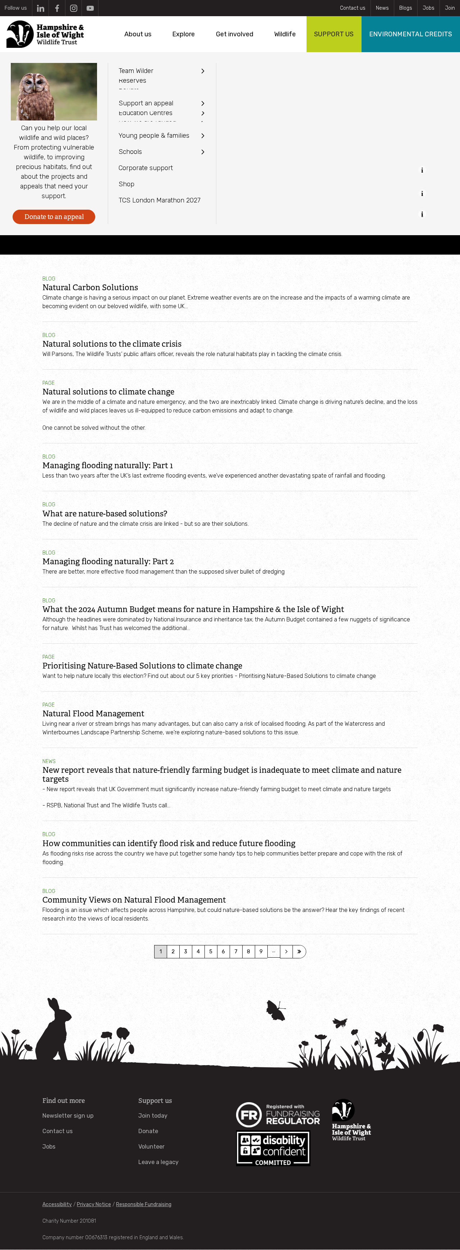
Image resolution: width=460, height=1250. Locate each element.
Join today (152, 1115)
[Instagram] (73, 8)
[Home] (45, 34)
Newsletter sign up (67, 1115)
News (382, 8)
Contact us (352, 8)
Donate (148, 1131)
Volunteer (151, 1146)
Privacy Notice (94, 1204)
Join (450, 8)
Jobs (428, 8)
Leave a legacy (158, 1162)
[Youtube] (90, 8)
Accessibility (57, 1204)
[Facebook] (57, 8)
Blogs (405, 8)
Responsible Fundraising (143, 1204)
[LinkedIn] (40, 8)
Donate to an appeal (54, 217)
